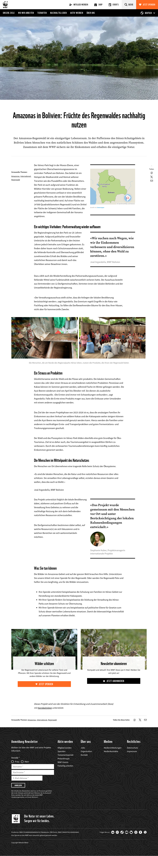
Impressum (132, 751)
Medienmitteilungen (112, 747)
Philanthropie (64, 758)
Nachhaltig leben (58, 12)
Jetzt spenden (149, 4)
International (25, 176)
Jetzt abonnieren (115, 681)
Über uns (91, 12)
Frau (17, 761)
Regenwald (15, 180)
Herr (27, 761)
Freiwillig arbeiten (65, 765)
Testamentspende (65, 755)
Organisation (86, 751)
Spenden (61, 751)
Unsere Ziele (9, 12)
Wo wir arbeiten (26, 12)
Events (116, 4)
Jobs (83, 747)
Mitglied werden (81, 4)
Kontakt (84, 755)
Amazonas (15, 176)
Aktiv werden (76, 12)
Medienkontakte (111, 751)
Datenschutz (132, 747)
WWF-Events (63, 762)
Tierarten (42, 12)
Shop (100, 4)
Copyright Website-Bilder (19, 842)
